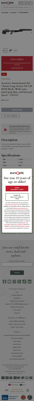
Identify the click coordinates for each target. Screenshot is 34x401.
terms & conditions (18, 224)
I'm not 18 (17, 196)
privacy (23, 222)
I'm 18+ (17, 188)
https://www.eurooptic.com (12, 204)
